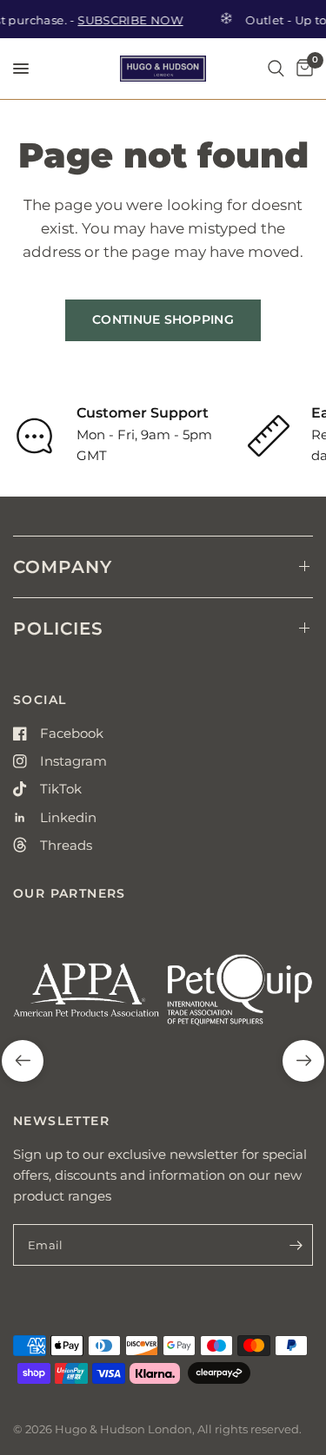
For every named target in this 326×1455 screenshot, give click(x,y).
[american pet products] (86, 997)
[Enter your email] (295, 1245)
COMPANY (62, 566)
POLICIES (58, 628)
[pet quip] (240, 997)
